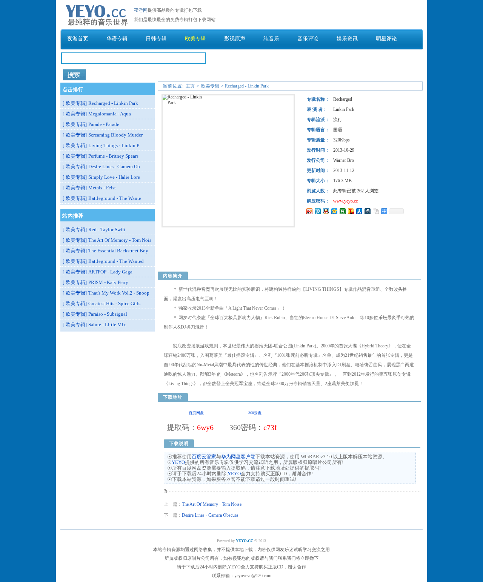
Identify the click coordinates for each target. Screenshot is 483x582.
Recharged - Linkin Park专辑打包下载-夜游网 (97, 14)
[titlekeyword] (133, 66)
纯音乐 (271, 38)
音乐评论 (307, 38)
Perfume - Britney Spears (113, 156)
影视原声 (234, 38)
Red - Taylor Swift (106, 229)
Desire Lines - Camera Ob (114, 166)
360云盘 (254, 413)
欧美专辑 (195, 38)
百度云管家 (204, 456)
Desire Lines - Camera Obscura (210, 515)
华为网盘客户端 (238, 456)
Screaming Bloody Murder (115, 135)
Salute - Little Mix (107, 324)
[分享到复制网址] (375, 211)
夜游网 (141, 10)
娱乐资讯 (347, 38)
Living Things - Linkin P (113, 145)
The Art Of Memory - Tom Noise (212, 504)
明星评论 (386, 38)
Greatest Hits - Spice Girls (114, 303)
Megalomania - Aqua (109, 114)
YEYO (178, 462)
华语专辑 (117, 38)
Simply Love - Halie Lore (114, 177)
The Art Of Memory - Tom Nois (119, 240)
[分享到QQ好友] (325, 211)
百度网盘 (196, 413)
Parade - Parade (103, 124)
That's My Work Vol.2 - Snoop (118, 293)
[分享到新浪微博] (309, 211)
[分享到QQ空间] (334, 211)
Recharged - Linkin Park (113, 103)
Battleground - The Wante (114, 198)
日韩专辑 (156, 38)
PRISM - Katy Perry (108, 282)
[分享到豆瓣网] (342, 211)
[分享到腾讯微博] (317, 211)
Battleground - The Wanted (116, 261)
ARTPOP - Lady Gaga (110, 272)
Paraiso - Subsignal (107, 314)
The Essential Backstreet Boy (118, 250)
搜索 (74, 74)
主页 (190, 86)
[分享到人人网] (359, 211)
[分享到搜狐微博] (350, 211)
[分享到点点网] (367, 211)
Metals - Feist (102, 187)
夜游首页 (77, 38)
